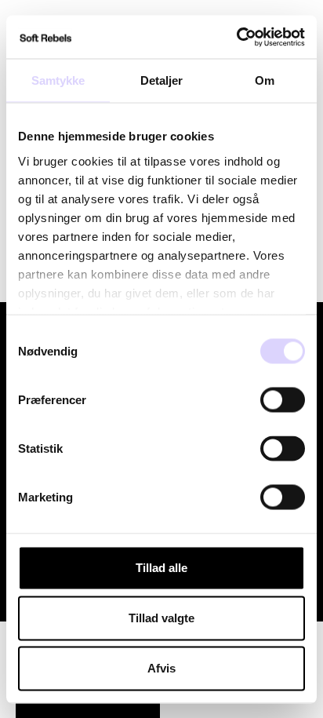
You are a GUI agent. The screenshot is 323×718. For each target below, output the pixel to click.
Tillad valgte (161, 618)
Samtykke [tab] (58, 80)
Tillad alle (161, 567)
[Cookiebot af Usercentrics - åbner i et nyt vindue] (236, 37)
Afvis (161, 668)
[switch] (282, 400)
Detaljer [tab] (161, 80)
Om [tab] (264, 80)
